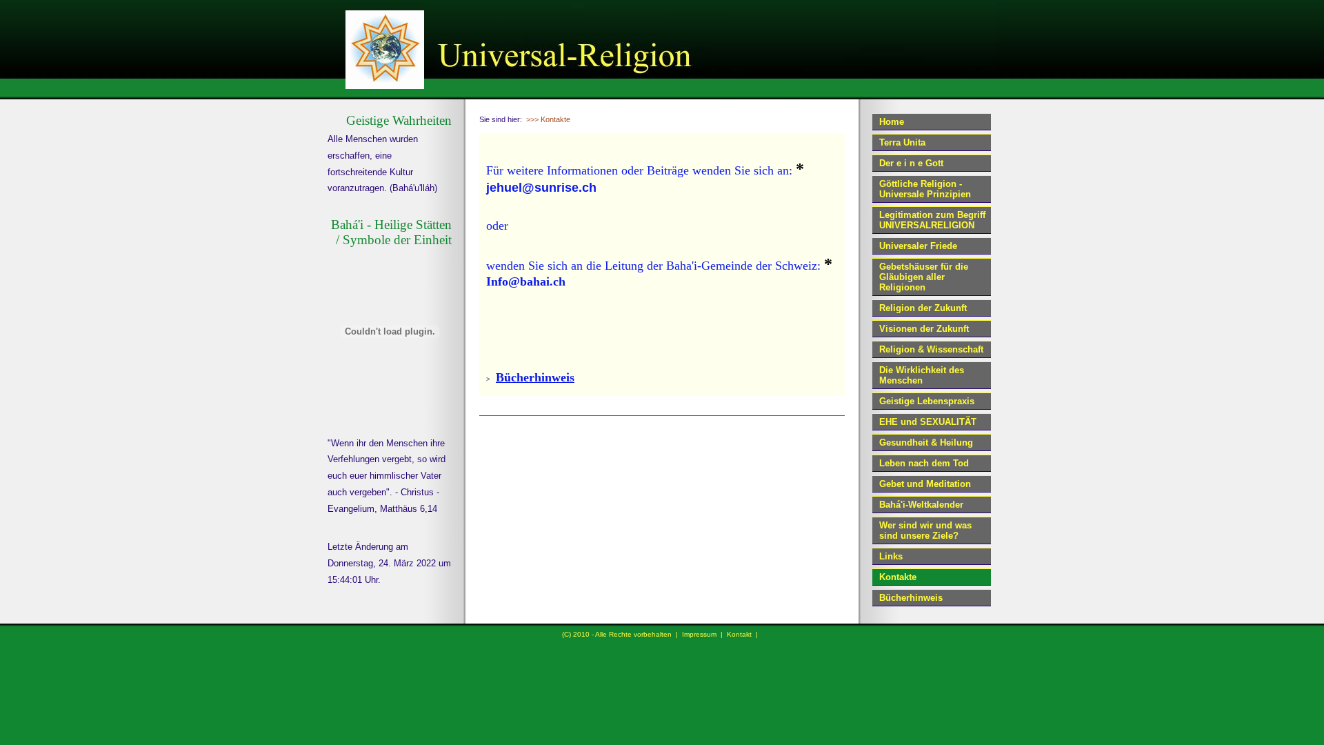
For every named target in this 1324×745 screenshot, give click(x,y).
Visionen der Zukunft (924, 329)
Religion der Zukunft (923, 308)
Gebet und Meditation (925, 484)
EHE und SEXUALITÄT (927, 422)
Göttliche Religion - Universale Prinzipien (925, 189)
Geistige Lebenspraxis (926, 401)
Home (891, 122)
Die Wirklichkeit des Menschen (921, 375)
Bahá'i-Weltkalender (921, 504)
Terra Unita (902, 142)
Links (891, 556)
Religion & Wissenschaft (931, 349)
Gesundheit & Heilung (926, 442)
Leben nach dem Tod (924, 463)
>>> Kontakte (548, 119)
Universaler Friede (918, 246)
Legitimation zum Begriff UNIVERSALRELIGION (932, 220)
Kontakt (739, 634)
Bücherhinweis (911, 598)
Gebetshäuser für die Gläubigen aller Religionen (923, 276)
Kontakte (897, 577)
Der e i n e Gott (911, 163)
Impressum (699, 634)
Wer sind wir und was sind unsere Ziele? (925, 530)
